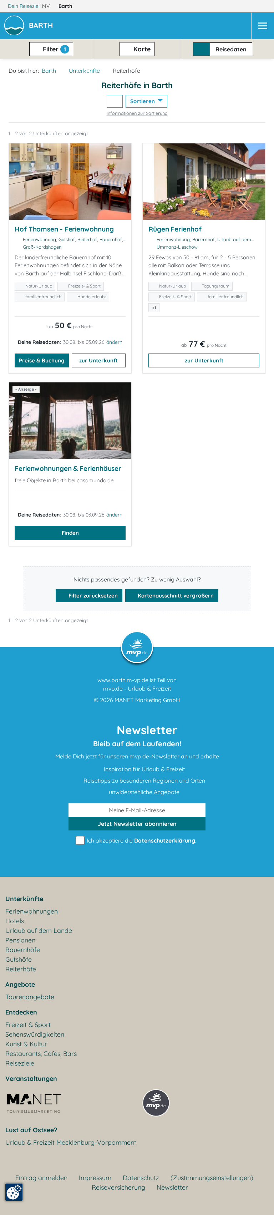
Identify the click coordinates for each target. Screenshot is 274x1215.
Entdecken (21, 1012)
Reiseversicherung (118, 1187)
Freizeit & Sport (28, 1025)
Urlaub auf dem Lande (38, 930)
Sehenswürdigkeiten (34, 1034)
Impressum (95, 1178)
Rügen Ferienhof (175, 229)
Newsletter (172, 1187)
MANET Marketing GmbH (147, 699)
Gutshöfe (18, 959)
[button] (42, 26)
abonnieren (137, 823)
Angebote (20, 984)
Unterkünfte (84, 70)
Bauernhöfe (22, 950)
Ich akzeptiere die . (140, 840)
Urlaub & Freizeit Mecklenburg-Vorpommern (71, 1142)
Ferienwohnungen (31, 911)
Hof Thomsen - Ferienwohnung (64, 229)
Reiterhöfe (20, 969)
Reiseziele (19, 1063)
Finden (70, 532)
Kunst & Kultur (26, 1044)
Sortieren (143, 101)
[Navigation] (262, 25)
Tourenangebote (29, 997)
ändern (114, 342)
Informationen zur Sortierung (137, 113)
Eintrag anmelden (41, 1178)
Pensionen (20, 940)
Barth (66, 6)
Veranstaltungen (31, 1078)
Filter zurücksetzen (92, 595)
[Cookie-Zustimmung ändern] (13, 1192)
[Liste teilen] (115, 101)
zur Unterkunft (98, 360)
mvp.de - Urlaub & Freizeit (137, 688)
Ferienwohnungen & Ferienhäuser (68, 468)
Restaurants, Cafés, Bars (41, 1053)
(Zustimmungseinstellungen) (212, 1178)
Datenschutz (141, 1178)
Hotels (14, 921)
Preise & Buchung (42, 360)
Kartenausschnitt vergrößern (175, 595)
